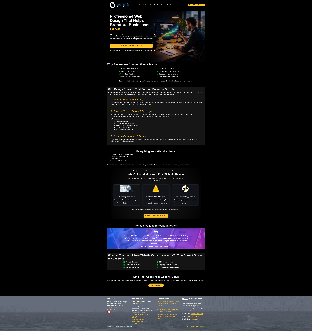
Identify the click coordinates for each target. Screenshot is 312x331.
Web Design (143, 5)
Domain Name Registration (140, 314)
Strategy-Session (166, 5)
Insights (183, 5)
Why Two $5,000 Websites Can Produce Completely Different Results (167, 316)
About (177, 5)
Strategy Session (193, 316)
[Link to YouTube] (114, 309)
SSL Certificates (137, 318)
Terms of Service (200, 326)
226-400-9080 (112, 307)
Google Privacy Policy (163, 326)
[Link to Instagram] (110, 309)
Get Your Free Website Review (156, 216)
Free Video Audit (197, 313)
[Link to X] (107, 309)
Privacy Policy (190, 326)
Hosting (134, 316)
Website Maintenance (138, 320)
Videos (194, 319)
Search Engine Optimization (140, 321)
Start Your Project (156, 285)
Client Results (154, 5)
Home (135, 5)
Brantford (139, 303)
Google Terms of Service (176, 326)
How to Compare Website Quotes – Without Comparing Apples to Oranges (168, 303)
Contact (134, 323)
